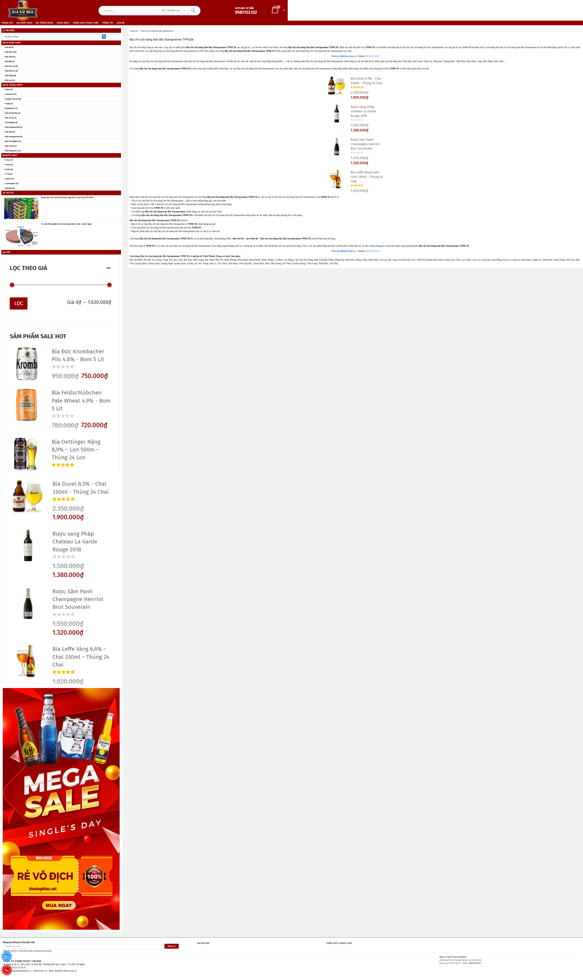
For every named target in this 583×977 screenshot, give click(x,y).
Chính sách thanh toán (85, 23)
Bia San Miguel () (13, 141)
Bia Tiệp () (10, 57)
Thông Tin (107, 23)
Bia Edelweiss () (12, 151)
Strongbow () (11, 122)
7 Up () (8, 174)
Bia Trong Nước (44, 23)
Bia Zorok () (11, 146)
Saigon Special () (13, 99)
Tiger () (9, 89)
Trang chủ (7, 23)
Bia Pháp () (10, 76)
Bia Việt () (10, 132)
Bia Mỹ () (9, 61)
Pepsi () (9, 165)
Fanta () (9, 169)
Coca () (9, 160)
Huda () (9, 104)
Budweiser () (11, 108)
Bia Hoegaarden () (13, 127)
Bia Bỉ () (9, 47)
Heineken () (11, 94)
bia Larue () (10, 118)
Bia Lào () (10, 80)
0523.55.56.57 (373, 56)
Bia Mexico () (11, 71)
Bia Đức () (11, 52)
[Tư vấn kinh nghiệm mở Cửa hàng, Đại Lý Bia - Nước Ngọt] (21, 236)
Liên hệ (120, 23)
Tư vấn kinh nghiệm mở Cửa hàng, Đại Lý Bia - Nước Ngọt (66, 224)
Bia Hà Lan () (11, 66)
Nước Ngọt (63, 23)
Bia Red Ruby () (12, 113)
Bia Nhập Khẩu (24, 23)
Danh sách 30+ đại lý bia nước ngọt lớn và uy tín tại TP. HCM (67, 197)
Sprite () (9, 179)
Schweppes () (11, 183)
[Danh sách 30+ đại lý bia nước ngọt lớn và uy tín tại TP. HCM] (21, 208)
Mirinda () (10, 188)
